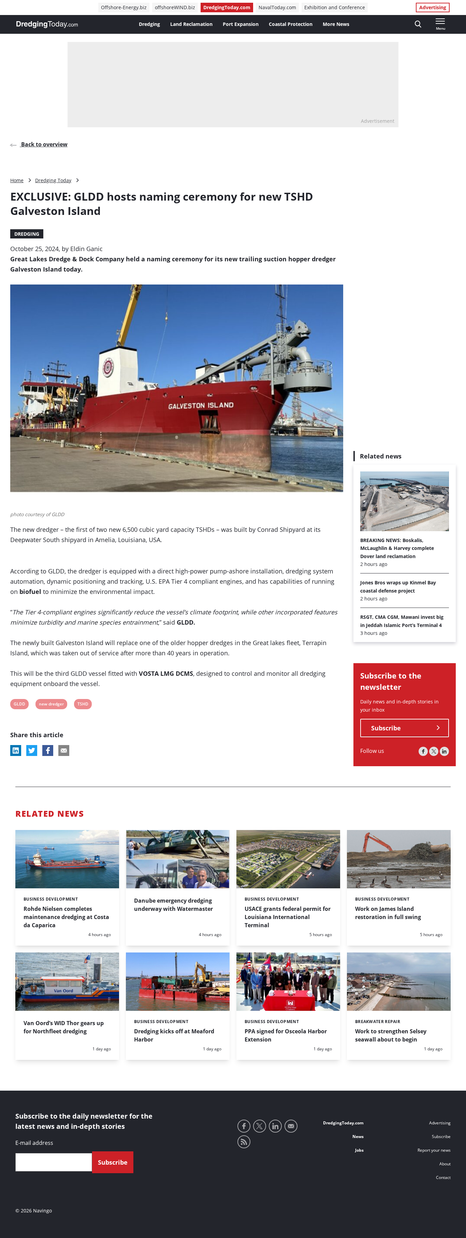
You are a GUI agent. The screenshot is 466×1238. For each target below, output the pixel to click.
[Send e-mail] (291, 1126)
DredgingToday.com (226, 7)
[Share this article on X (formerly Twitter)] (31, 750)
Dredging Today (53, 180)
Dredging (149, 24)
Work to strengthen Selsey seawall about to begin (390, 1035)
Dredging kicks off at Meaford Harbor (174, 1035)
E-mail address (34, 1143)
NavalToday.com (277, 7)
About (445, 1164)
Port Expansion (241, 24)
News (358, 1136)
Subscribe (386, 728)
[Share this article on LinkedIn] (15, 750)
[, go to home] (47, 24)
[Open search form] (418, 24)
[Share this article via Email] (63, 750)
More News (336, 24)
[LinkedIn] (444, 751)
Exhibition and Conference (334, 7)
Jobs (359, 1150)
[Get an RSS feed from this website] (243, 1141)
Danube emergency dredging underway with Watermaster (173, 905)
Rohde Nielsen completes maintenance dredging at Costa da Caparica (66, 917)
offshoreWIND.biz (175, 7)
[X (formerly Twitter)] (433, 751)
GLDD (19, 705)
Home (17, 180)
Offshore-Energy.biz (124, 7)
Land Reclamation (191, 24)
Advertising (432, 7)
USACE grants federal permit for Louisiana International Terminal (288, 917)
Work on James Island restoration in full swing (388, 913)
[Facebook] (423, 751)
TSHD (82, 705)
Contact (443, 1177)
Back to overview (44, 144)
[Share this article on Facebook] (47, 750)
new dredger (51, 705)
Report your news (434, 1150)
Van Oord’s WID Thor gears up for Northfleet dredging (64, 1027)
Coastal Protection (290, 24)
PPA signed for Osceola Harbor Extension (286, 1035)
